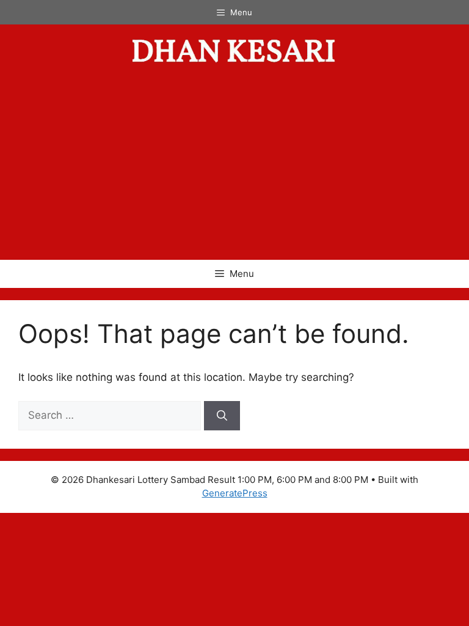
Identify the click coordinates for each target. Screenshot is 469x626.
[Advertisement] (234, 168)
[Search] (222, 415)
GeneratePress (234, 493)
